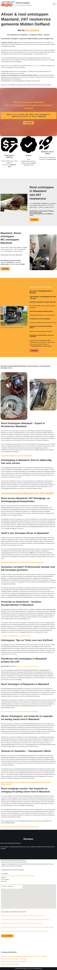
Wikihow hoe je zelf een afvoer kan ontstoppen (27, 666)
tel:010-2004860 (28, 122)
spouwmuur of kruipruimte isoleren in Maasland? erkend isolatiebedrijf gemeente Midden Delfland (25, 919)
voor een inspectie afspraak (16, 635)
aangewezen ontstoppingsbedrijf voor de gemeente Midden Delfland (18, 875)
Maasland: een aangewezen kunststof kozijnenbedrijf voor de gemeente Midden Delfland (23, 915)
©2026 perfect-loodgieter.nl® (22, 968)
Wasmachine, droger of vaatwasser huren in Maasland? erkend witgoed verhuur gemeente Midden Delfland (27, 927)
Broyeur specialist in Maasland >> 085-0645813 (14, 959)
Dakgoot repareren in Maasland (10, 964)
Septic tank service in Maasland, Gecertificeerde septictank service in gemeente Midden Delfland (25, 931)
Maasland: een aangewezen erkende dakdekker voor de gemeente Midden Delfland (21, 923)
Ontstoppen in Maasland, (16, 455)
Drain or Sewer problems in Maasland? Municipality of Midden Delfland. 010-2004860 (24, 956)
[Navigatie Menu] (54, 4)
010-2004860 (32, 30)
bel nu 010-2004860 (7, 935)
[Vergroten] (54, 380)
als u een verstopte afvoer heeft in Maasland (22, 562)
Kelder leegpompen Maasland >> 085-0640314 (14, 961)
